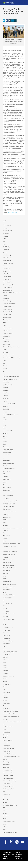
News (4, 576)
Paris (4, 600)
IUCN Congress (7, 509)
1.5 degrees (6, 228)
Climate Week (6, 320)
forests (5, 436)
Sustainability (6, 745)
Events (4, 420)
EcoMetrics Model (8, 384)
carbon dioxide (7, 274)
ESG (4, 417)
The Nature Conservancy (9, 781)
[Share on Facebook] (7, 20)
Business (5, 265)
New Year (5, 573)
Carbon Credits (7, 271)
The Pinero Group (7, 783)
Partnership (6, 611)
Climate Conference (8, 306)
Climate (5, 295)
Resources (5, 670)
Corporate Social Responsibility (11, 357)
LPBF (4, 532)
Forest (4, 428)
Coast (4, 325)
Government (6, 455)
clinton (5, 322)
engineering (6, 409)
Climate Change (7, 301)
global (4, 444)
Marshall (5, 538)
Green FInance (6, 460)
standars (5, 735)
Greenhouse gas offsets (9, 468)
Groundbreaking (7, 471)
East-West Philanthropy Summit (11, 379)
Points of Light (6, 630)
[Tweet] (4, 20)
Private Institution (8, 641)
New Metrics (6, 570)
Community (6, 339)
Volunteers (6, 816)
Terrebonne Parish (8, 770)
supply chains (6, 743)
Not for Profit (6, 589)
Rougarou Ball (6, 692)
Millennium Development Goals (11, 543)
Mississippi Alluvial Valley (10, 551)
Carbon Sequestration (8, 284)
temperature (6, 764)
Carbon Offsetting (7, 282)
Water (4, 818)
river (4, 687)
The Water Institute (8, 786)
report (4, 662)
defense (5, 368)
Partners (5, 608)
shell (4, 705)
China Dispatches (7, 290)
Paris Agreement (7, 603)
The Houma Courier (8, 775)
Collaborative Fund (8, 333)
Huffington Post (7, 487)
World (4, 829)
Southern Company (8, 726)
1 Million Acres (7, 225)
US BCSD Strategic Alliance (10, 805)
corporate (5, 352)
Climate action (7, 298)
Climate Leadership (8, 312)
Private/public (6, 643)
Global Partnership (8, 449)
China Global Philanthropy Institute (12, 293)
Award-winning (7, 255)
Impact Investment (8, 495)
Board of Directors (8, 263)
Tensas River (6, 767)
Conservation (6, 344)
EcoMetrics (6, 382)
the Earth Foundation (8, 772)
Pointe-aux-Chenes (8, 627)
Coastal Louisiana (7, 328)
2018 (4, 241)
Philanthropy (6, 616)
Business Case (6, 268)
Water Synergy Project (9, 821)
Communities (6, 336)
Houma (5, 484)
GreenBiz (5, 466)
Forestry (5, 433)
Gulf (4, 474)
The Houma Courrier (8, 778)
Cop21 (4, 349)
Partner (5, 605)
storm (4, 737)
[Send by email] (12, 20)
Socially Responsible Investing (11, 716)
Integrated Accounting (9, 503)
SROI (4, 729)
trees (4, 791)
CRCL (4, 360)
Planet (4, 624)
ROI (4, 689)
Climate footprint (7, 309)
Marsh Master (6, 535)
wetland (5, 824)
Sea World (5, 697)
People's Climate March (9, 614)
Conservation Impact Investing (11, 347)
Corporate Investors (8, 355)
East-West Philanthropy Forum (11, 376)
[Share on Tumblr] (9, 20)
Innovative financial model (10, 501)
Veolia (4, 810)
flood (4, 425)
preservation (6, 635)
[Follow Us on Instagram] (17, 843)
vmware (5, 813)
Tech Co (5, 759)
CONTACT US (18, 858)
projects (5, 646)
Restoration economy (8, 676)
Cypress (5, 366)
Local (4, 522)
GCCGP (5, 441)
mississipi (5, 549)
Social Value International (9, 714)
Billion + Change (7, 257)
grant (4, 457)
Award (4, 252)
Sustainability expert (8, 748)
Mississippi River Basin (9, 554)
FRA (4, 438)
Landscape (5, 514)
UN (4, 797)
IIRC (4, 493)
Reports (5, 665)
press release (6, 638)
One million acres (7, 597)
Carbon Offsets (7, 279)
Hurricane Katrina (7, 490)
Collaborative (6, 330)
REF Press (5, 657)
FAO (4, 422)
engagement (6, 406)
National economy (8, 560)
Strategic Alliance (7, 740)
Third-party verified (8, 789)
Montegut (5, 557)
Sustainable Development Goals (11, 756)
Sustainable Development (10, 754)
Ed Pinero (5, 395)
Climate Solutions (7, 317)
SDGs (4, 695)
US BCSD (5, 802)
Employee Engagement (9, 403)
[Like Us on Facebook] (5, 843)
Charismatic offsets (8, 287)
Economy (5, 387)
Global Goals (6, 447)
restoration (6, 673)
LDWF (4, 520)
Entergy (5, 412)
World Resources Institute (10, 832)
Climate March (7, 314)
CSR (4, 363)
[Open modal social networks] (15, 20)
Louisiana (5, 525)
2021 (4, 244)
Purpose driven (7, 654)
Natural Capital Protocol (9, 568)
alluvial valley (6, 247)
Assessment (6, 249)
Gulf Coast (5, 476)
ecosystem (5, 390)
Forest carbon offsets (8, 430)
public (4, 649)
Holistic (5, 482)
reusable (5, 681)
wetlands (5, 826)
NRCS (4, 592)
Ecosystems (6, 393)
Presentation (6, 632)
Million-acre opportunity (9, 546)
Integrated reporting (8, 506)
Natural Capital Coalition (9, 565)
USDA (4, 808)
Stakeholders (6, 732)
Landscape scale (7, 517)
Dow (4, 371)
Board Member (7, 260)
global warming (7, 452)
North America (7, 581)
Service (5, 700)
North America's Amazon (9, 584)
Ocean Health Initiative (9, 595)
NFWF (4, 578)
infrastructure (6, 498)
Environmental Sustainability (10, 414)
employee (5, 401)
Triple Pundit (6, 794)
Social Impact (6, 708)
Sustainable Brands (8, 751)
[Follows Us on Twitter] (11, 843)
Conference (6, 341)
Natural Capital (7, 562)
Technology (6, 762)
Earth (4, 374)
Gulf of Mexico (6, 479)
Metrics (5, 541)
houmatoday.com (12, 212)
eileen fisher (6, 398)
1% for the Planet (7, 230)
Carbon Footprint (7, 276)
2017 (4, 239)
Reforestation (6, 660)
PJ (3, 622)
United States (6, 799)
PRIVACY (17, 856)
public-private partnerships (10, 651)
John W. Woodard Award (9, 512)
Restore (5, 678)
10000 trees (6, 233)
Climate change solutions (9, 303)
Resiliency (5, 668)
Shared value (6, 703)
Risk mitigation (7, 684)
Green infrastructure (8, 463)
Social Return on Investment (10, 711)
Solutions (5, 719)
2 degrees (5, 236)
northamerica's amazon (9, 587)
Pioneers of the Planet (8, 619)
